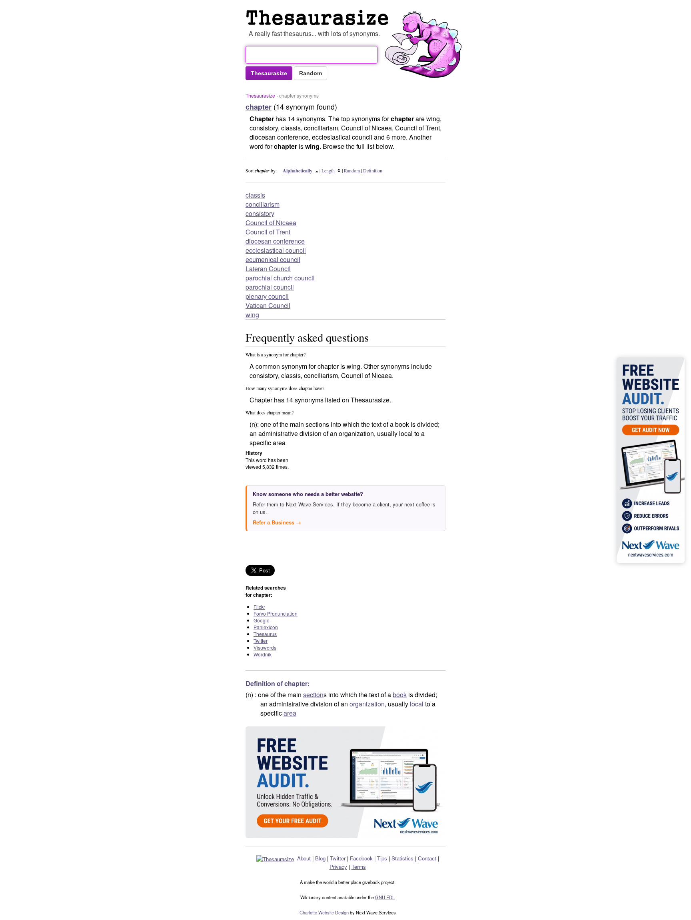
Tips (382, 858)
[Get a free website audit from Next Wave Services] (345, 782)
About (304, 858)
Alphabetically (297, 170)
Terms (358, 866)
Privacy (338, 866)
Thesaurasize (260, 95)
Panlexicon (266, 627)
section (313, 694)
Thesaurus (265, 633)
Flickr (259, 606)
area (290, 713)
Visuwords (265, 647)
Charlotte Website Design (324, 912)
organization (367, 703)
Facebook (361, 858)
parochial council (270, 287)
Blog (320, 858)
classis (255, 195)
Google (262, 620)
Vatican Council (268, 305)
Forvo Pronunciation (276, 613)
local (416, 703)
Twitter (261, 640)
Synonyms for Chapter (319, 17)
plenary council (267, 296)
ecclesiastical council (276, 250)
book (400, 694)
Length (328, 170)
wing (252, 314)
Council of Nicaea (271, 222)
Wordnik (263, 654)
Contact (427, 858)
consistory (260, 213)
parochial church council (280, 277)
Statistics (402, 858)
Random (352, 170)
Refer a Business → (277, 522)
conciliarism (263, 204)
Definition (372, 170)
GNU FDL (385, 897)
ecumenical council (273, 259)
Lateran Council (268, 268)
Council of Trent (268, 231)
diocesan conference (275, 241)
